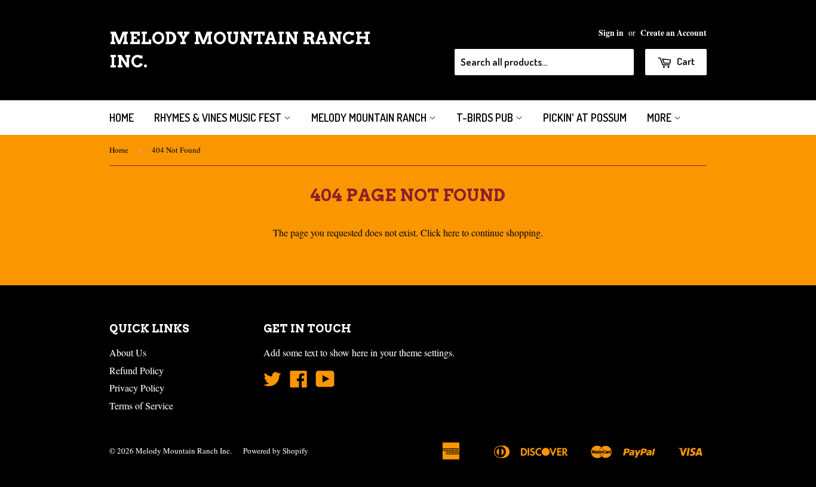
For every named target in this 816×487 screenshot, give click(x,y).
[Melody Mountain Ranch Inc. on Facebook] (299, 382)
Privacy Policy (136, 387)
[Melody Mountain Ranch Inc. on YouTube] (325, 382)
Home (121, 117)
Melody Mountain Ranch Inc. (240, 50)
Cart (685, 61)
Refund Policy (136, 370)
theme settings (425, 352)
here (451, 232)
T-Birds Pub (486, 117)
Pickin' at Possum (585, 117)
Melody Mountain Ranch (370, 117)
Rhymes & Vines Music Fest (219, 117)
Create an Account (673, 33)
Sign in (611, 33)
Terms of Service (141, 405)
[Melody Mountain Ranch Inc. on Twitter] (272, 382)
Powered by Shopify (275, 450)
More (660, 117)
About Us (127, 352)
